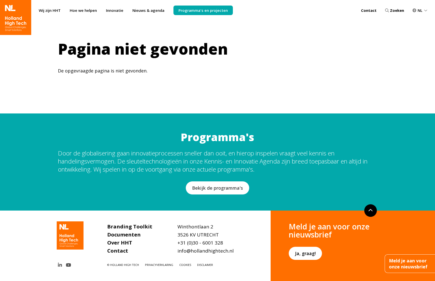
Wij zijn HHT (50, 10)
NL (420, 10)
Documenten (124, 234)
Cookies (185, 265)
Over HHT (119, 242)
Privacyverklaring (159, 265)
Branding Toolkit (129, 226)
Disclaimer (205, 265)
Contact (369, 10)
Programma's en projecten (203, 10)
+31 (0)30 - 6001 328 (200, 242)
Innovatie (114, 10)
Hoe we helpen (83, 10)
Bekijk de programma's (217, 188)
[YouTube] (68, 265)
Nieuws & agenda (148, 10)
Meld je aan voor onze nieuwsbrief (408, 264)
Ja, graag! (305, 253)
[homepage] (15, 17)
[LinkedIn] (60, 265)
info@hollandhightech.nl (205, 251)
